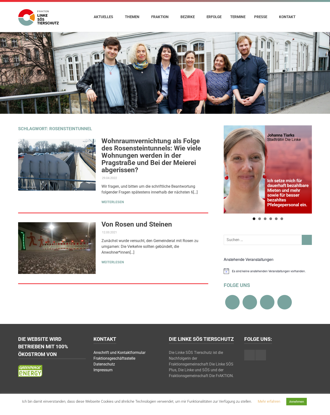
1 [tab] (254, 218)
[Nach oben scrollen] (321, 406)
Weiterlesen (112, 202)
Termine (237, 17)
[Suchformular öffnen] (306, 16)
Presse (260, 17)
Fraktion (160, 17)
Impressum (103, 370)
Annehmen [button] (296, 401)
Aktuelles (103, 17)
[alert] (268, 271)
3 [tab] (265, 218)
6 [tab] (281, 218)
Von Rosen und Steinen (136, 224)
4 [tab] (270, 218)
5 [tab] (276, 218)
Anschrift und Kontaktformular (119, 352)
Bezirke (187, 17)
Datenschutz (104, 364)
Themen (132, 17)
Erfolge (214, 17)
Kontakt (287, 17)
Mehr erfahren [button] (269, 401)
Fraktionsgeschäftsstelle (114, 358)
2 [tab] (259, 218)
